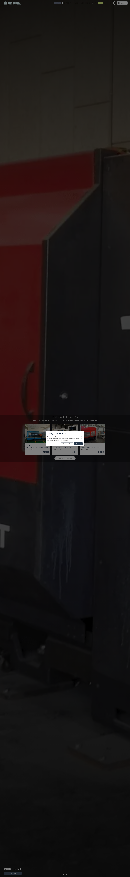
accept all (78, 443)
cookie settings (67, 443)
